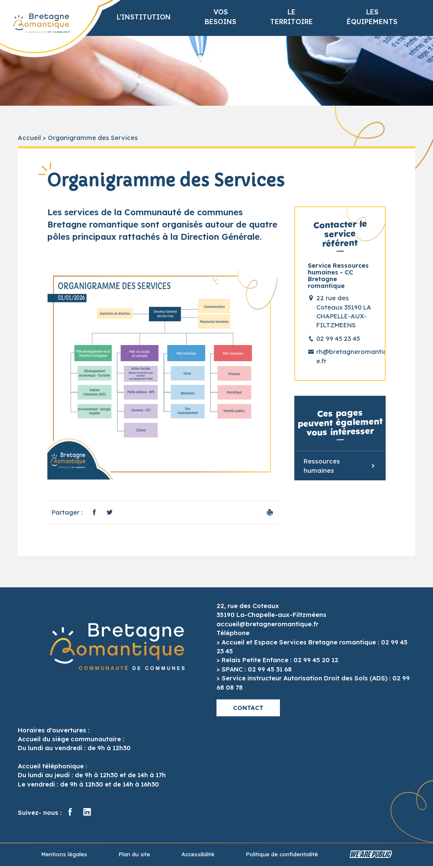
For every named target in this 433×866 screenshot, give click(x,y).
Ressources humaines (322, 465)
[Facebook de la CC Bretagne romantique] (70, 812)
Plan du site (134, 854)
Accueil (29, 138)
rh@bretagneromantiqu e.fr (344, 356)
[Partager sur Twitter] (109, 512)
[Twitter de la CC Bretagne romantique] (87, 812)
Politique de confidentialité (282, 854)
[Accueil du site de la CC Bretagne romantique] (41, 23)
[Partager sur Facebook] (94, 512)
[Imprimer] (269, 512)
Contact (248, 708)
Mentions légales (64, 854)
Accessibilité (197, 854)
